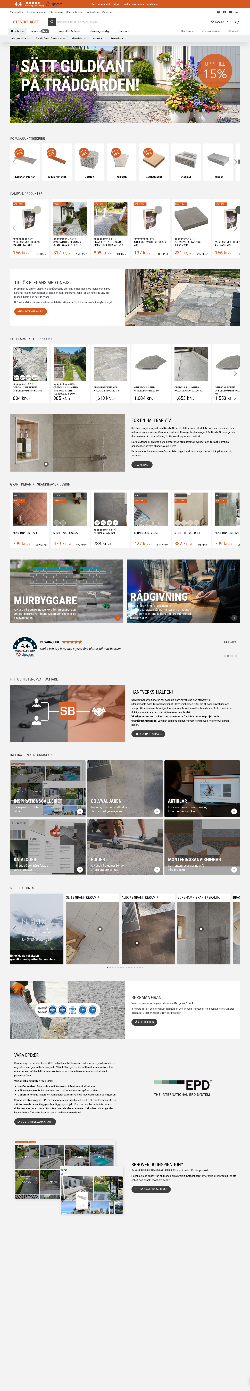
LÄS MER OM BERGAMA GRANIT (35, 1121)
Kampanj (124, 31)
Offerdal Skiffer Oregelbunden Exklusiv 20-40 (218, 390)
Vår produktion (17, 12)
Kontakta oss (57, 12)
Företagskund (92, 12)
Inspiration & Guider (70, 31)
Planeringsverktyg (100, 31)
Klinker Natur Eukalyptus (150, 533)
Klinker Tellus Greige (107, 533)
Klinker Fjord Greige (65, 533)
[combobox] (122, 22)
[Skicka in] (52, 22)
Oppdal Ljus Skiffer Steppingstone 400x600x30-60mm (53, 390)
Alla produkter (19, 38)
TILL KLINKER (142, 464)
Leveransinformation (37, 12)
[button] (37, 4)
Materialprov (79, 38)
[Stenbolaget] (26, 22)
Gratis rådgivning (74, 12)
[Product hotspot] (46, 464)
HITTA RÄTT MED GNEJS (31, 311)
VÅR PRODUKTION (144, 1022)
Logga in (219, 22)
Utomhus (16, 31)
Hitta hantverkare (210, 31)
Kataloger (98, 38)
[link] (125, 647)
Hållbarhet (232, 31)
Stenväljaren (117, 38)
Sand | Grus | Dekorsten (49, 38)
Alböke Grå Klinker (24, 533)
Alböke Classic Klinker (188, 533)
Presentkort (107, 12)
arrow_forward (117, 617)
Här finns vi (187, 31)
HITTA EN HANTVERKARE (148, 733)
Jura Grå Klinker (225, 533)
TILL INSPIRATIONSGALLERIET (151, 1189)
